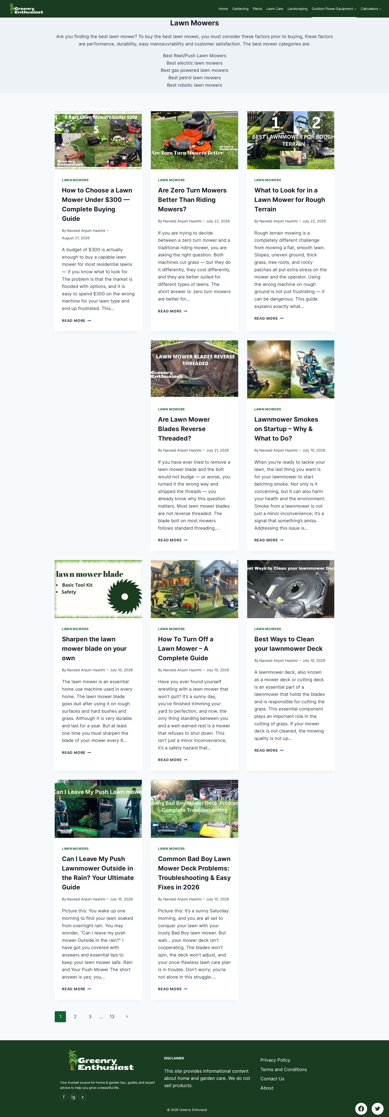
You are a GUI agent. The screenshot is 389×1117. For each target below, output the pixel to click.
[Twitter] (378, 1109)
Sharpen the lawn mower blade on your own (94, 648)
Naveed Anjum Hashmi (86, 230)
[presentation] (98, 140)
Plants (257, 9)
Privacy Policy (275, 1060)
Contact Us (272, 1078)
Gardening (240, 9)
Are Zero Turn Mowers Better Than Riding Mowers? (192, 199)
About (266, 1088)
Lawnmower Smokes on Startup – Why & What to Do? (286, 429)
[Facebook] (361, 1109)
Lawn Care (275, 9)
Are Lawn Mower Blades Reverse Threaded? (184, 429)
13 (112, 1016)
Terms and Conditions (283, 1069)
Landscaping (298, 9)
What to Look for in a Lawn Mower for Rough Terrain (289, 199)
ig (73, 1097)
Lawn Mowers (75, 180)
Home (223, 9)
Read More (76, 320)
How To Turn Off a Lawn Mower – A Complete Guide (185, 648)
